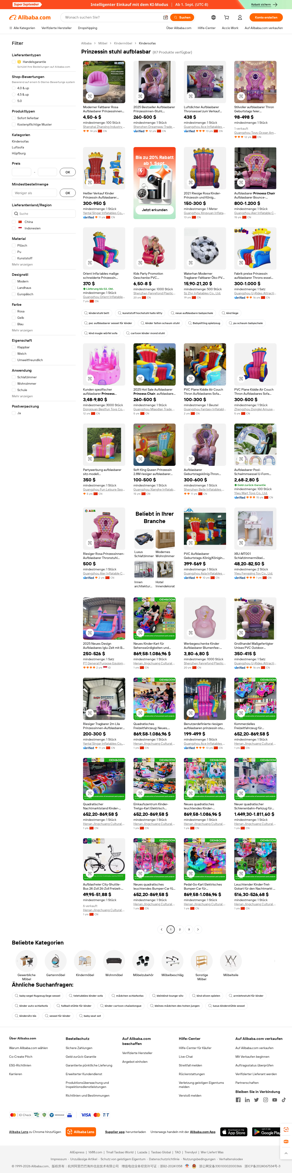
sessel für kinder (60, 1015)
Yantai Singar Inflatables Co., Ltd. (104, 213)
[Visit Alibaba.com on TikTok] (284, 1100)
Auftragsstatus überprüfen (254, 1065)
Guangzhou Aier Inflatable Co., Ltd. (255, 213)
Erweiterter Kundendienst (84, 1074)
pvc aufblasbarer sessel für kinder (110, 323)
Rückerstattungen (192, 1074)
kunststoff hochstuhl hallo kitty (142, 313)
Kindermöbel (123, 43)
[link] (286, 1129)
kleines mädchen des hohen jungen (177, 1005)
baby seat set (92, 1015)
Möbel (102, 43)
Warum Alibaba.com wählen (28, 1048)
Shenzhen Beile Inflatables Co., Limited (205, 489)
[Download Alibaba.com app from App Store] (234, 1131)
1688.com (95, 1152)
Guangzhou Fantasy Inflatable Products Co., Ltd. (205, 409)
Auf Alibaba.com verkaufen (254, 1048)
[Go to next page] (198, 929)
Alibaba (86, 43)
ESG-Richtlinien (20, 1065)
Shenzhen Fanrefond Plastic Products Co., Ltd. (154, 293)
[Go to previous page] (161, 929)
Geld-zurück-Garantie (81, 1056)
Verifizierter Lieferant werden (256, 1074)
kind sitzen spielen (208, 995)
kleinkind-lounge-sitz (170, 995)
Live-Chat (186, 1056)
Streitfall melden (190, 1065)
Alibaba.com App (203, 1132)
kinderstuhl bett (99, 313)
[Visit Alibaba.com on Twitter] (256, 1100)
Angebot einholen (135, 1061)
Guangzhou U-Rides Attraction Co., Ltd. (255, 293)
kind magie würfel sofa (103, 333)
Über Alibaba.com (22, 1038)
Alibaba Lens (18, 1132)
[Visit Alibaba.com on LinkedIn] (247, 1100)
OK (67, 172)
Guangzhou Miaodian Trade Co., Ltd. (154, 409)
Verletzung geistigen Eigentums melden (201, 1085)
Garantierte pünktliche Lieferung (89, 1065)
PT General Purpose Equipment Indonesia (104, 663)
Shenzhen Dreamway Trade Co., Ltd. (154, 127)
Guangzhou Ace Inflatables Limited (205, 127)
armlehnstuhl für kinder (248, 995)
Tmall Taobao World (119, 1152)
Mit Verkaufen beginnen (252, 1056)
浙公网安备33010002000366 (220, 1166)
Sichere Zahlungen (79, 1048)
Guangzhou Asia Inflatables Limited (205, 573)
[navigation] (44, 486)
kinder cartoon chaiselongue (123, 1005)
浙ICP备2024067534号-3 (262, 1166)
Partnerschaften (247, 1082)
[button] (165, 17)
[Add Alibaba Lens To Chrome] (81, 1131)
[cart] (227, 18)
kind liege (232, 313)
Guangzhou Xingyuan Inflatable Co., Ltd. (205, 213)
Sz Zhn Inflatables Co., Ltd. (202, 293)
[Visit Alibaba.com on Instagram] (265, 1100)
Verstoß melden (190, 1095)
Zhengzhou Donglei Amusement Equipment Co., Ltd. (255, 409)
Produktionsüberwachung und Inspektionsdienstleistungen (87, 1085)
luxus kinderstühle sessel (229, 1005)
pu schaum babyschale (248, 323)
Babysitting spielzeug (206, 323)
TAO (178, 1152)
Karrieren (15, 1074)
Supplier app (115, 1132)
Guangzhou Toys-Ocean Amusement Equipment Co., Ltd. (255, 132)
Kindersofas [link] (147, 43)
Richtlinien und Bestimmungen (88, 1095)
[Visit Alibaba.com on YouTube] (274, 1100)
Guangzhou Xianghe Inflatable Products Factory (154, 489)
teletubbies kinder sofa (88, 995)
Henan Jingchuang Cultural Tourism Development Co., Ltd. (154, 663)
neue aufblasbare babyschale (194, 313)
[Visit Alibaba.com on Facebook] (238, 1100)
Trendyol (191, 1152)
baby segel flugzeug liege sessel (39, 995)
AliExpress (77, 1152)
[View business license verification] (187, 1166)
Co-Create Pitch (20, 1056)
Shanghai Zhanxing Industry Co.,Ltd (104, 127)
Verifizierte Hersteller (137, 1053)
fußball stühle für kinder (76, 1005)
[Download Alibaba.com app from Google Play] (267, 1131)
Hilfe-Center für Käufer (195, 1048)
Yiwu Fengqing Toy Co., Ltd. (253, 573)
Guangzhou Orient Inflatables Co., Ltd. (104, 297)
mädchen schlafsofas (129, 995)
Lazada (142, 1152)
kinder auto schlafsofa (33, 1005)
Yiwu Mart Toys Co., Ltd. (251, 493)
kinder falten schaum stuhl (162, 323)
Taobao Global (161, 1152)
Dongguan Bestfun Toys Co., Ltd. (104, 409)
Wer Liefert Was (212, 1152)
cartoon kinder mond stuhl (148, 333)
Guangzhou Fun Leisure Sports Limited (104, 489)
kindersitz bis (27, 1015)
